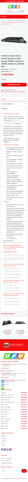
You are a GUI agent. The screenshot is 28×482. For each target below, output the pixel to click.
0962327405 (24, 419)
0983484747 (24, 402)
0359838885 (24, 414)
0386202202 (24, 411)
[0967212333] (3, 389)
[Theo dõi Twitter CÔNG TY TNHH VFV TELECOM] (8, 449)
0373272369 (24, 423)
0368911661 (13, 1)
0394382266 (24, 426)
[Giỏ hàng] (18, 11)
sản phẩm (22, 11)
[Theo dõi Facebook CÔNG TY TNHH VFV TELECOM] (2, 449)
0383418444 (24, 404)
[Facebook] (2, 381)
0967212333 (20, 1)
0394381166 (24, 407)
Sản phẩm (3, 441)
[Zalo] (2, 385)
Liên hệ (3, 445)
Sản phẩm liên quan (8, 314)
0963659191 (8, 91)
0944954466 (6, 377)
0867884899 (24, 421)
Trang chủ (3, 436)
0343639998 (24, 416)
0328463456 (24, 400)
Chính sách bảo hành (6, 458)
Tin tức (3, 443)
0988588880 (22, 91)
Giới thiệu (3, 438)
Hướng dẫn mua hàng (6, 463)
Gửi (24, 471)
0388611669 (24, 409)
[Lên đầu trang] (24, 477)
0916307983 (6, 384)
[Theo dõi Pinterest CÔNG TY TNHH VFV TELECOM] (10, 449)
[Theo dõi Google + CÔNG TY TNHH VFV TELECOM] (5, 449)
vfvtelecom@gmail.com (8, 371)
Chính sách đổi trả (5, 460)
